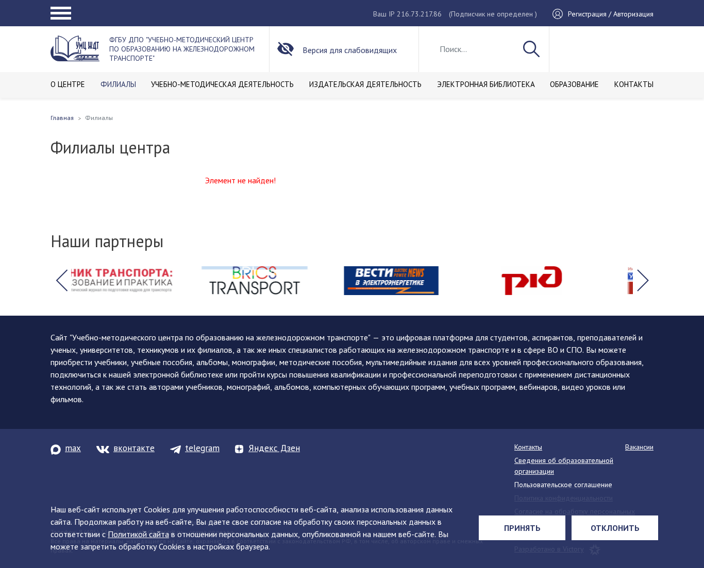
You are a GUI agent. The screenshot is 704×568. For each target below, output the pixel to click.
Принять (522, 528)
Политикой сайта (138, 534)
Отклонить (615, 528)
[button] (61, 280)
